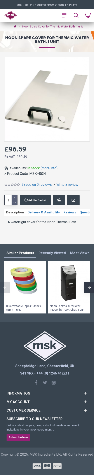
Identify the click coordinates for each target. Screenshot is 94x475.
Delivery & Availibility (44, 212)
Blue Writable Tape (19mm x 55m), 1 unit (23, 307)
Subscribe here (18, 437)
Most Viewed (81, 253)
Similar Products (20, 253)
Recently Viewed (52, 253)
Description (15, 212)
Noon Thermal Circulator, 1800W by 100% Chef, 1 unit (67, 307)
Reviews (69, 212)
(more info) (49, 168)
